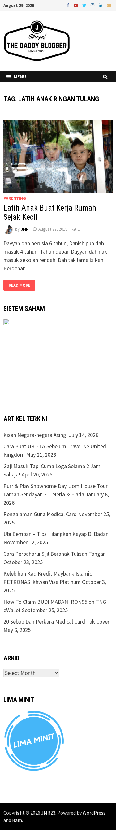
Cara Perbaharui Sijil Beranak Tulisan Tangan (54, 553)
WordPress (94, 813)
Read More (19, 285)
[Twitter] (85, 4)
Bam (17, 820)
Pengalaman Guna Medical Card (40, 514)
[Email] (109, 4)
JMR (24, 229)
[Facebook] (68, 4)
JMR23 (48, 813)
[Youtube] (76, 4)
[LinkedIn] (101, 4)
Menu (20, 76)
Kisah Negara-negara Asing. (35, 434)
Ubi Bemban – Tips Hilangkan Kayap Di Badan (56, 533)
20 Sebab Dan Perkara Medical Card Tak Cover (56, 621)
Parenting (14, 198)
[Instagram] (93, 4)
